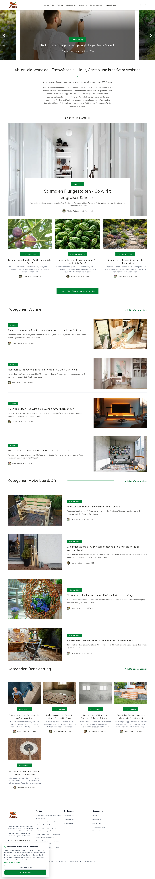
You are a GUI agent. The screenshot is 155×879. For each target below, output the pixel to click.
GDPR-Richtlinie (61, 861)
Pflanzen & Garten (111, 5)
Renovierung (83, 5)
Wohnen (60, 5)
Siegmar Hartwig (70, 823)
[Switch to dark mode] (145, 5)
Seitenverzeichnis (89, 861)
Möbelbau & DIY (70, 5)
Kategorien (97, 811)
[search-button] (140, 5)
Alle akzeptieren (25, 873)
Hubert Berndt (69, 815)
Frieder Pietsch (69, 819)
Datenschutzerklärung (12, 862)
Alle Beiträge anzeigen (136, 310)
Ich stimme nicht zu (25, 867)
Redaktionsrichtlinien (74, 861)
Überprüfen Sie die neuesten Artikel (77, 291)
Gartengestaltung (96, 5)
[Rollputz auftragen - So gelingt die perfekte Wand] (77, 35)
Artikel (39, 811)
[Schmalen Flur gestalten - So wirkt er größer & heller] (77, 169)
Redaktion (68, 811)
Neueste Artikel (49, 5)
